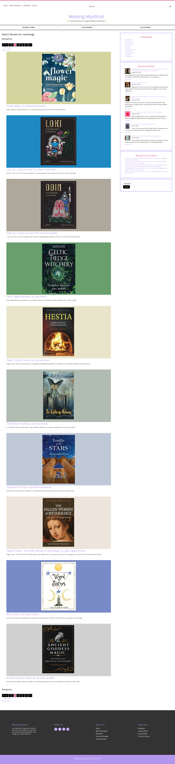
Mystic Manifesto (15, 6)
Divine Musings (129, 43)
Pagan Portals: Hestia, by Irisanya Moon (28, 360)
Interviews (127, 46)
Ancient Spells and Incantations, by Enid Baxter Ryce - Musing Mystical (144, 165)
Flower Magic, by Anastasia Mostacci (26, 106)
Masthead (27, 6)
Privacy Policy (142, 734)
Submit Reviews (101, 739)
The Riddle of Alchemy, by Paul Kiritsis (27, 423)
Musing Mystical (86, 17)
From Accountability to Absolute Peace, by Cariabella (146, 136)
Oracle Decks (128, 51)
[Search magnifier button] (170, 6)
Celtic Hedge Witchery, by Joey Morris (26, 296)
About (5, 6)
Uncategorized (129, 56)
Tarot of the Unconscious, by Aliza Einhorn (142, 124)
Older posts (7, 48)
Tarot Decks (128, 54)
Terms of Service (143, 736)
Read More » (128, 79)
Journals (127, 48)
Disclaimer (141, 728)
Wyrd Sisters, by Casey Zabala (22, 614)
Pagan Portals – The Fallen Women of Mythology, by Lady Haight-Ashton (45, 550)
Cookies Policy (143, 731)
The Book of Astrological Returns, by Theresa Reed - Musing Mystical (144, 158)
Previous (5, 45)
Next (30, 45)
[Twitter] (59, 729)
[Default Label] (67, 729)
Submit (34, 6)
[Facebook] (63, 729)
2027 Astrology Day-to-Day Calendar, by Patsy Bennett (146, 112)
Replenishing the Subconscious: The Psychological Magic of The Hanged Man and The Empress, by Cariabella (149, 70)
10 (26, 45)
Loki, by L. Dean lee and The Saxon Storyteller (31, 169)
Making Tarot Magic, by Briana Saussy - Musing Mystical (140, 171)
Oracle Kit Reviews (102, 736)
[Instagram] (55, 729)
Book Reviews (87, 27)
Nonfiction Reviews (130, 49)
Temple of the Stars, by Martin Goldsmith (29, 487)
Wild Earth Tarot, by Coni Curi (139, 82)
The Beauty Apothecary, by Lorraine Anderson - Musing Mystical (142, 168)
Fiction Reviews (129, 44)
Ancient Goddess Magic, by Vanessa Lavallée (30, 678)
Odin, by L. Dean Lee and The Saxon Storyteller (32, 233)
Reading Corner (29, 27)
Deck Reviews (145, 27)
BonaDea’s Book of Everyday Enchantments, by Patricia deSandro (143, 166)
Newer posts (7, 50)
